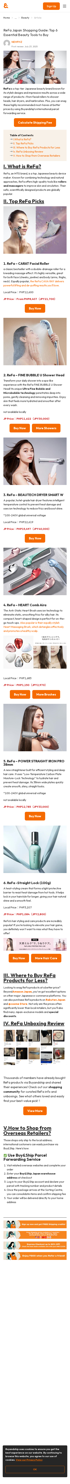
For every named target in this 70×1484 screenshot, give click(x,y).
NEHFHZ (17, 42)
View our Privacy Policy (29, 1459)
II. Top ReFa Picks (23, 143)
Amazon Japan (22, 991)
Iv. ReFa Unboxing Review (28, 151)
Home (6, 17)
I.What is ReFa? (22, 139)
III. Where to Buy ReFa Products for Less (36, 147)
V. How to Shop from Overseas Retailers (36, 155)
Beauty (25, 17)
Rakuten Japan (55, 999)
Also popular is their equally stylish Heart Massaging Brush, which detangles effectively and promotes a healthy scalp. (33, 627)
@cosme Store (17, 1003)
